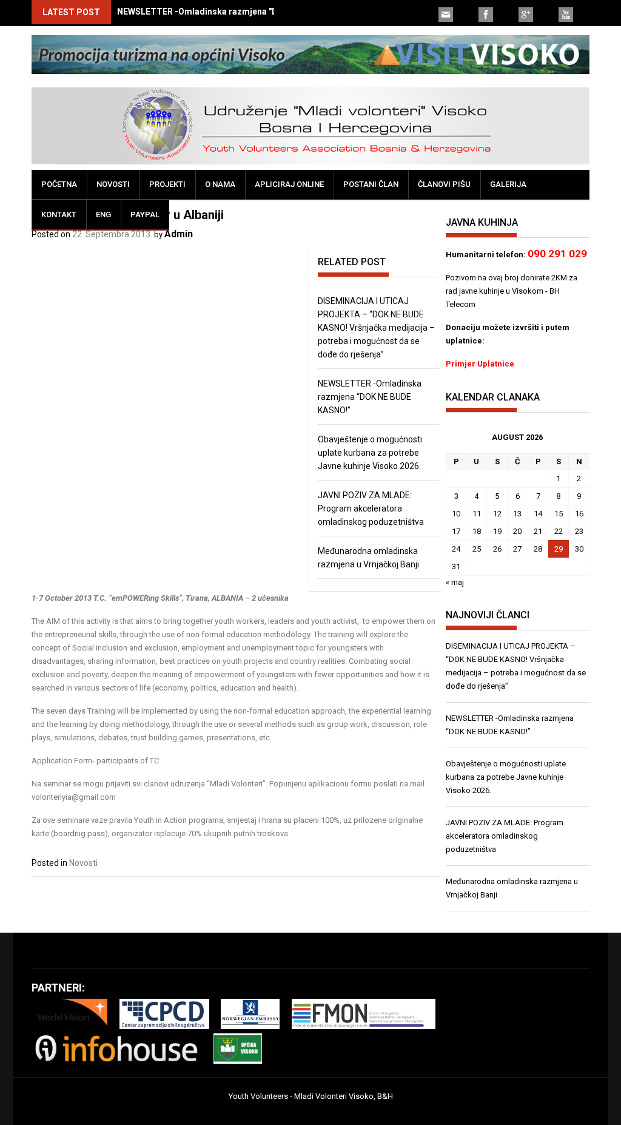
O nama (220, 184)
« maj (455, 582)
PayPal (144, 214)
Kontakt (58, 214)
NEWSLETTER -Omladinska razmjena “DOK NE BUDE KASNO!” (369, 397)
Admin (178, 234)
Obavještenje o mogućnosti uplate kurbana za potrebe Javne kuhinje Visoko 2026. (370, 452)
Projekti (167, 184)
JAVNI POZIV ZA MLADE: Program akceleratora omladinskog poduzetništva (371, 508)
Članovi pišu (444, 184)
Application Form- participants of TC (95, 760)
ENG (103, 214)
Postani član (370, 184)
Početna (59, 184)
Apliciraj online (289, 184)
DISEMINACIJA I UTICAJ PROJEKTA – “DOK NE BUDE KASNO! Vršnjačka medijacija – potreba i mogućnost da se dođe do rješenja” (376, 327)
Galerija (508, 184)
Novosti (113, 184)
